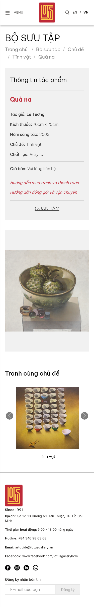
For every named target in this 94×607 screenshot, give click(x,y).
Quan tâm (47, 208)
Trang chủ (16, 49)
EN (75, 12)
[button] (14, 12)
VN (85, 12)
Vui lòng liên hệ (41, 168)
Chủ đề (76, 49)
